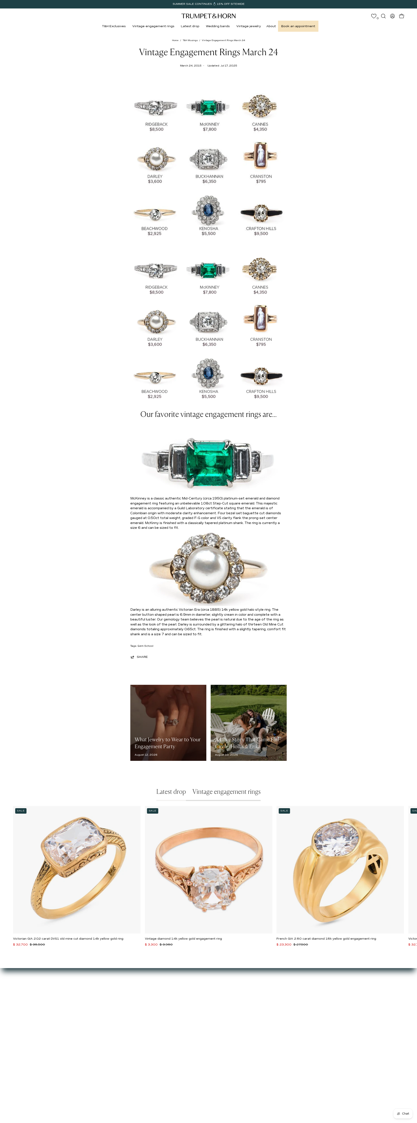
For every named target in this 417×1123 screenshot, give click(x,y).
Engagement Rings (124, 998)
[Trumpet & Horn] (208, 15)
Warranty (161, 1017)
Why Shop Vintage (79, 992)
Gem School (145, 646)
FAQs (69, 1011)
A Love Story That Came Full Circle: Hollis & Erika (247, 743)
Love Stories (75, 998)
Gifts (113, 1005)
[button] (114, 26)
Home (175, 40)
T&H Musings (190, 40)
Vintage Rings (120, 992)
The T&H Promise (167, 998)
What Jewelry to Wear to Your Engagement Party (168, 743)
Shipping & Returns (169, 1005)
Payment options (167, 992)
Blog (68, 1005)
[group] (208, 4)
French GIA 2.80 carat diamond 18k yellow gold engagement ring (326, 939)
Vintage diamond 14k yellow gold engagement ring (183, 939)
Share (142, 657)
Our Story (72, 985)
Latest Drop (118, 985)
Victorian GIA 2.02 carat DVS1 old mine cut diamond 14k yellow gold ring (68, 939)
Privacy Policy (164, 1011)
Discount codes (121, 1011)
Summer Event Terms (170, 985)
